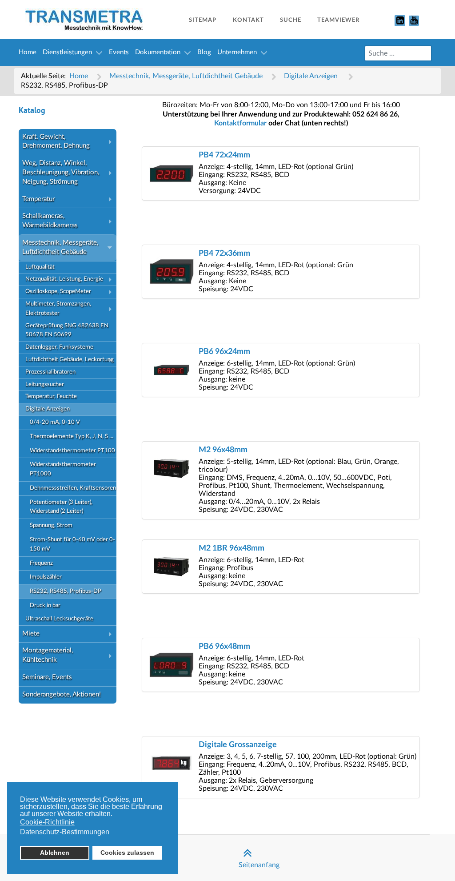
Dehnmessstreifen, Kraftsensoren (73, 488)
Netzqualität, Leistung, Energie (64, 279)
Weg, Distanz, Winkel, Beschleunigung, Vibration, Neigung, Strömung (60, 172)
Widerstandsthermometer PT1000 (63, 469)
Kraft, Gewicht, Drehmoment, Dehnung (56, 141)
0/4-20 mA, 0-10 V (55, 422)
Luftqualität (40, 267)
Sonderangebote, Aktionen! (61, 694)
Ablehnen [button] (54, 852)
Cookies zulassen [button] (127, 852)
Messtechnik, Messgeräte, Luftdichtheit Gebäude (60, 247)
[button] (112, 142)
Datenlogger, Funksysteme (59, 347)
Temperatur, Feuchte (51, 396)
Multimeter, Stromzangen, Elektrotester (58, 308)
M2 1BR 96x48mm (231, 548)
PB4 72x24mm (224, 155)
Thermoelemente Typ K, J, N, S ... (71, 436)
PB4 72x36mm (224, 253)
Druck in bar (45, 605)
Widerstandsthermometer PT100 (72, 451)
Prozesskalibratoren (50, 372)
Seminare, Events (47, 677)
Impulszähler (46, 577)
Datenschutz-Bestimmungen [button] (64, 832)
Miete (31, 633)
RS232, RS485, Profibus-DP (65, 591)
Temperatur (38, 199)
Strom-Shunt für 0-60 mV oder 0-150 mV (72, 544)
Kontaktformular (240, 123)
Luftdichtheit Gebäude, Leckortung (69, 359)
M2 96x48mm (223, 450)
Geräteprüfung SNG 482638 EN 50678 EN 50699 (66, 330)
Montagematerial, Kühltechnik (47, 655)
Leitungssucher (44, 384)
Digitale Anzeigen (47, 409)
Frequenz (41, 563)
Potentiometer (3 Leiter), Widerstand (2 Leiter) (61, 507)
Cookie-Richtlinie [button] (47, 822)
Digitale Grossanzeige (238, 744)
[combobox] (398, 53)
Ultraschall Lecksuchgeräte (59, 619)
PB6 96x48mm (224, 646)
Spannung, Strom (51, 525)
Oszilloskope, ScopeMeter (58, 291)
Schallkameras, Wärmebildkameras (50, 221)
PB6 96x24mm (224, 351)
